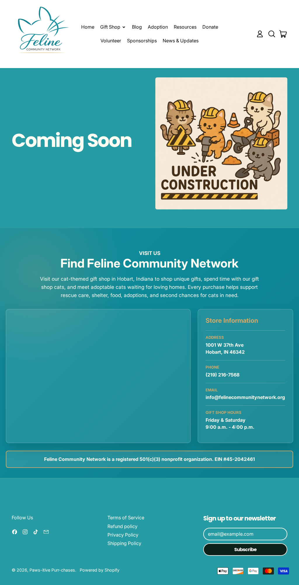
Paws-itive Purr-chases (52, 569)
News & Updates (181, 41)
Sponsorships (142, 41)
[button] (271, 34)
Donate (210, 27)
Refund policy (122, 526)
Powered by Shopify (99, 569)
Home (87, 27)
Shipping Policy (124, 543)
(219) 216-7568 (222, 375)
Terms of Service (125, 517)
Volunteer (110, 41)
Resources (185, 27)
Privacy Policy (122, 535)
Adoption (158, 27)
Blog (137, 27)
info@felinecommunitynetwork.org (245, 397)
